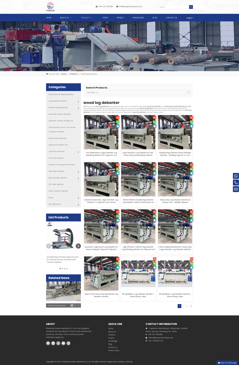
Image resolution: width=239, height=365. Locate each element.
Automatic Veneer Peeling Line (61, 120)
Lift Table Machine (56, 184)
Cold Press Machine (56, 151)
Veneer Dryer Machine (57, 138)
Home (110, 328)
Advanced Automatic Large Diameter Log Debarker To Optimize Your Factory (101, 201)
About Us (112, 331)
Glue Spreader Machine (58, 178)
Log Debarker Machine (58, 101)
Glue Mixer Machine (56, 171)
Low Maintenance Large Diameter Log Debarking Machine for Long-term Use (101, 153)
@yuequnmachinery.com (132, 6)
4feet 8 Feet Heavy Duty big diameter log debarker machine (101, 295)
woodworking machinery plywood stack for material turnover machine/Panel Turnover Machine (63, 259)
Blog (110, 344)
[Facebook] (48, 343)
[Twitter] (58, 343)
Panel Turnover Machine (58, 191)
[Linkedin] (53, 343)
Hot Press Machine (56, 158)
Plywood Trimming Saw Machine (62, 164)
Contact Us (112, 347)
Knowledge (112, 341)
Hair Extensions (55, 204)
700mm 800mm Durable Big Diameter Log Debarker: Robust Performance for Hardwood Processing (138, 201)
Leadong (120, 361)
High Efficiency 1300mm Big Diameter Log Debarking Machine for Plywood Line (138, 248)
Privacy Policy (113, 350)
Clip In (51, 197)
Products (112, 335)
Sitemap (129, 361)
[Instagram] (68, 343)
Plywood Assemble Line (58, 145)
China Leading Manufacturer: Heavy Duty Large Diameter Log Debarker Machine (175, 248)
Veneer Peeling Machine (58, 107)
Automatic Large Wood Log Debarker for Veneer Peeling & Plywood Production (101, 248)
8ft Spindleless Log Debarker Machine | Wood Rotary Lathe (138, 295)
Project (111, 338)
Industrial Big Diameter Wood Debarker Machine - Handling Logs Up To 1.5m (175, 153)
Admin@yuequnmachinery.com (161, 337)
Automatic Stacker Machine (60, 114)
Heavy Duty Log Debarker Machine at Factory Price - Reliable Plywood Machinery (175, 201)
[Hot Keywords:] (191, 7)
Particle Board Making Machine (61, 94)
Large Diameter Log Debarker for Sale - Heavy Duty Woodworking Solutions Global (138, 153)
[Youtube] (63, 343)
